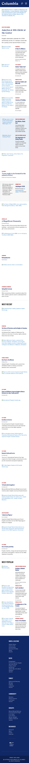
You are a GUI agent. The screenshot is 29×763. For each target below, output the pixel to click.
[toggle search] (22, 3)
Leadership (11, 686)
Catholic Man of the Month (15, 669)
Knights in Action (13, 718)
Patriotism (11, 697)
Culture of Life (12, 646)
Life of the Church (13, 664)
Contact (10, 732)
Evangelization (12, 661)
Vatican (10, 650)
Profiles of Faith (12, 666)
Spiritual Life (11, 667)
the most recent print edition (20, 190)
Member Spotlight (13, 717)
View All (10, 652)
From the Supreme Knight (15, 712)
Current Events (12, 647)
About (10, 731)
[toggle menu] (26, 3)
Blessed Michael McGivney (15, 711)
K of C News (11, 714)
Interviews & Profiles (13, 649)
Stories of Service (13, 698)
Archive (10, 729)
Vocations (11, 670)
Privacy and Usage (15, 757)
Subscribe (11, 734)
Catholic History (12, 644)
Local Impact (11, 700)
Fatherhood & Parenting (14, 681)
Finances (11, 684)
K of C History (12, 715)
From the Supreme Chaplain (15, 663)
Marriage (11, 683)
